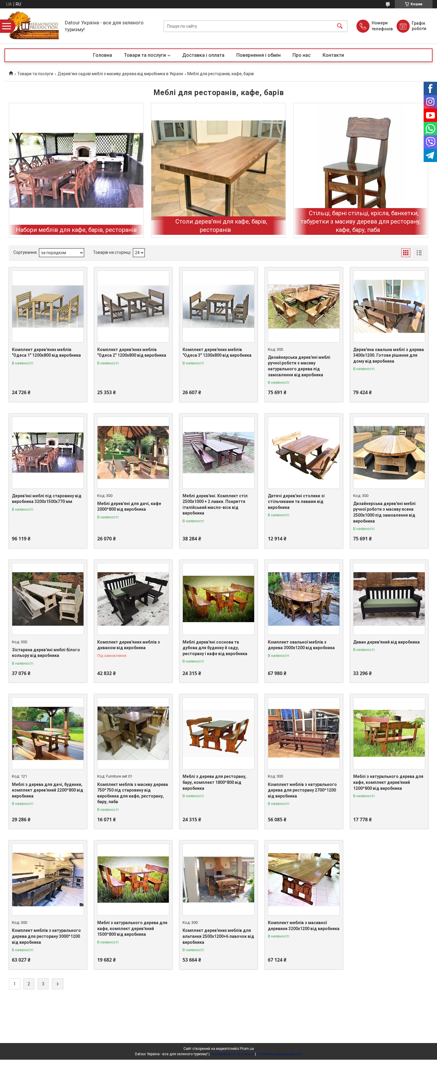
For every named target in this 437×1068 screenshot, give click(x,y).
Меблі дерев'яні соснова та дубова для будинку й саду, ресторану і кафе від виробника (215, 648)
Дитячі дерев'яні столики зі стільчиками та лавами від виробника (296, 501)
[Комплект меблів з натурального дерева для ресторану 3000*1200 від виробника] (48, 880)
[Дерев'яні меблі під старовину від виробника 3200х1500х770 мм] (48, 453)
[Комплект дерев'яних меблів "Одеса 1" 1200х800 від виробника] (48, 306)
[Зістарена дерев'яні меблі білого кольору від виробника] (48, 599)
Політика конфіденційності (279, 1054)
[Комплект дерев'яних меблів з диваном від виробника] (133, 599)
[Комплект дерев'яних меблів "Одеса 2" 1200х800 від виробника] (133, 306)
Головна (102, 55)
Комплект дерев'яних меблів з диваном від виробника (128, 645)
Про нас (302, 55)
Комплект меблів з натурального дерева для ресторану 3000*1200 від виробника (46, 936)
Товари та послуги (145, 55)
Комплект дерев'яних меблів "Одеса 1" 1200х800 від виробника (46, 352)
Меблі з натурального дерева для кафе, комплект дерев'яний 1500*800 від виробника (132, 928)
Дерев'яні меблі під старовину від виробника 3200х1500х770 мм (46, 498)
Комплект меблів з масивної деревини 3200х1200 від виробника (303, 925)
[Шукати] (340, 26)
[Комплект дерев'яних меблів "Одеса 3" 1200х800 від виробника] (218, 306)
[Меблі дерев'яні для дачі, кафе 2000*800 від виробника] (133, 453)
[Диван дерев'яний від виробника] (389, 599)
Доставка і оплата (203, 55)
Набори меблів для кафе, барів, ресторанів (76, 229)
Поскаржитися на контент (232, 1054)
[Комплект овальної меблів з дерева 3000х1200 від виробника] (304, 599)
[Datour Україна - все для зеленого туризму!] (33, 26)
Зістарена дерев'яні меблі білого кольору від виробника (46, 652)
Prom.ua (247, 1049)
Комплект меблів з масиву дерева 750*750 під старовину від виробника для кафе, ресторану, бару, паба (132, 793)
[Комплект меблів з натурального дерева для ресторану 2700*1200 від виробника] (304, 733)
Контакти (333, 55)
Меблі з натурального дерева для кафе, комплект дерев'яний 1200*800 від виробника (388, 782)
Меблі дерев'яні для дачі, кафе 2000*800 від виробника (129, 506)
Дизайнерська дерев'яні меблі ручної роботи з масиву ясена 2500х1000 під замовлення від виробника (384, 512)
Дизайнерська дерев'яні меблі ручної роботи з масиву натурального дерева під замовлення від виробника (299, 366)
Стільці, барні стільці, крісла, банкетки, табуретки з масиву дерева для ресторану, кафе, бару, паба (361, 221)
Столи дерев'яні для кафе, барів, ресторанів (221, 225)
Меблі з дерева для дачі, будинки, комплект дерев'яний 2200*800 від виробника (47, 790)
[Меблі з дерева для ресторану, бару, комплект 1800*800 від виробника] (218, 733)
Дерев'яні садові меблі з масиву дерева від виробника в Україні (120, 73)
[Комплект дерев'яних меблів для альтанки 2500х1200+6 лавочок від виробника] (218, 880)
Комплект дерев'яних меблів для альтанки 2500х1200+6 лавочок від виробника (218, 936)
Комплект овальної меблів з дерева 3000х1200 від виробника (301, 645)
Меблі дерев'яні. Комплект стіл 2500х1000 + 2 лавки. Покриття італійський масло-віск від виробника (215, 504)
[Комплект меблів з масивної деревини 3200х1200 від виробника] (304, 880)
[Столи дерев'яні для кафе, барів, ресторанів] (218, 170)
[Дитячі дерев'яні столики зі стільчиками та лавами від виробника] (304, 453)
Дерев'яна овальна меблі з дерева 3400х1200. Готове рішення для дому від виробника (388, 355)
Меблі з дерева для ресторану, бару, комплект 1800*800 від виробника (214, 782)
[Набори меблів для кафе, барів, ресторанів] (76, 170)
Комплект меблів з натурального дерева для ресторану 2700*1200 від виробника (302, 790)
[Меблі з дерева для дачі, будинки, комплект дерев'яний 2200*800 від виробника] (48, 733)
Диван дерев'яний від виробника (386, 642)
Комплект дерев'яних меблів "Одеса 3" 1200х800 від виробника (217, 352)
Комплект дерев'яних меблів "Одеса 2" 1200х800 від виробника (131, 352)
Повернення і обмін (258, 55)
